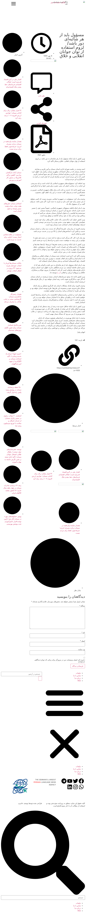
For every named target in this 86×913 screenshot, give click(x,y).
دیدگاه (82, 606)
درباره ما (78, 678)
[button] (64, 723)
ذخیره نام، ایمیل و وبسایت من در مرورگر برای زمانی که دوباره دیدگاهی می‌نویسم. (59, 660)
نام (83, 632)
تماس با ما (77, 676)
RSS (79, 681)
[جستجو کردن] (40, 678)
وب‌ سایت (81, 649)
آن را (59, 272)
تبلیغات (78, 673)
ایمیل (82, 641)
